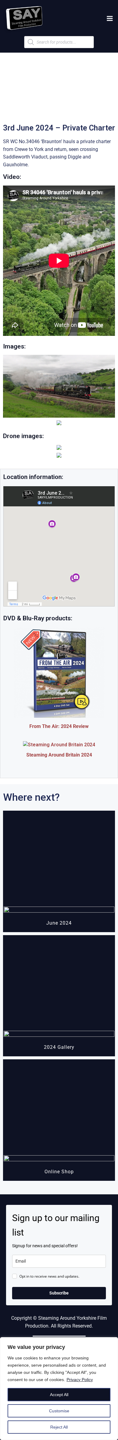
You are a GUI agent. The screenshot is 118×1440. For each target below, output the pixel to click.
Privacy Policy (80, 1379)
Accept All (59, 1394)
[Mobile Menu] (110, 19)
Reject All (59, 1427)
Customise (59, 1410)
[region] (59, 1388)
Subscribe (59, 1293)
